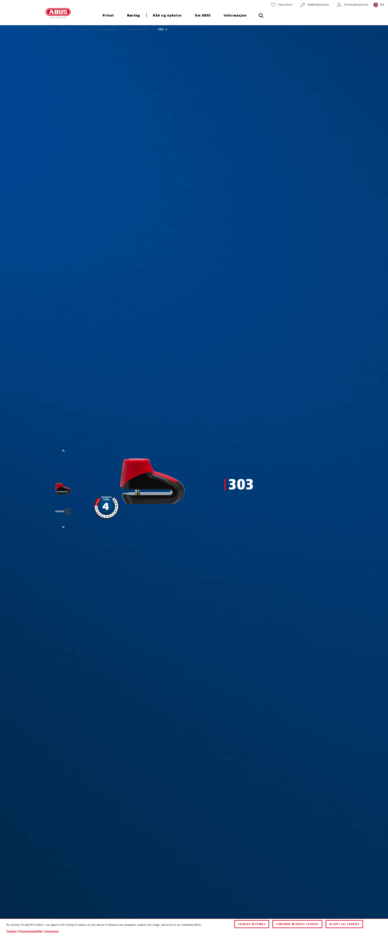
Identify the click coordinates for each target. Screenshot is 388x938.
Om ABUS (203, 15)
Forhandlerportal (356, 4)
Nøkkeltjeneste (318, 4)
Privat (108, 15)
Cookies (11, 931)
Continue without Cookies (297, 924)
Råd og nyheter (167, 15)
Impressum (52, 931)
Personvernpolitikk (30, 931)
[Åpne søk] (261, 18)
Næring (133, 15)
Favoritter (285, 4)
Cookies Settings (251, 924)
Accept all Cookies (344, 924)
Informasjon (235, 15)
